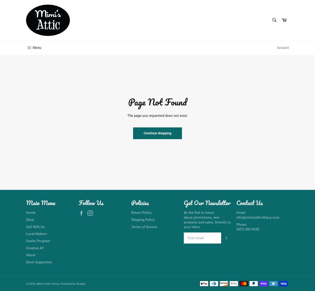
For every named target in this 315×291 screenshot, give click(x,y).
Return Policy (141, 213)
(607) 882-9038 (247, 229)
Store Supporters (39, 262)
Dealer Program (38, 241)
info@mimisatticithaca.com (257, 217)
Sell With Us (35, 227)
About (30, 255)
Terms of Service (144, 227)
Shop (30, 220)
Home (31, 213)
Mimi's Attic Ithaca (47, 283)
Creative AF (35, 248)
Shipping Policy (143, 220)
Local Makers (36, 234)
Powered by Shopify (73, 283)
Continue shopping (157, 133)
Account (283, 48)
